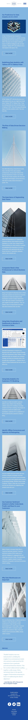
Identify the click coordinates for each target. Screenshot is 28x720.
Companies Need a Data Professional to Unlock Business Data (13, 270)
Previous (5, 648)
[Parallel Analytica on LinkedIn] (18, 704)
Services (14, 709)
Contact (14, 714)
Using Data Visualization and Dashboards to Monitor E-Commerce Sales (12, 323)
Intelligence (14, 713)
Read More (9, 53)
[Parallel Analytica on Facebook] (9, 704)
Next (26, 669)
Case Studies (14, 711)
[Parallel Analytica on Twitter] (14, 704)
